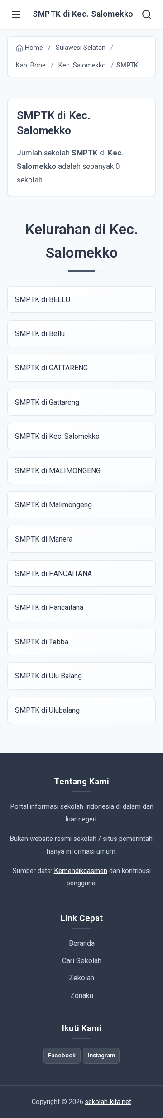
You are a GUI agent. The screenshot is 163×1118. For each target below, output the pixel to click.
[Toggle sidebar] (16, 14)
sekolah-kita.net (108, 1102)
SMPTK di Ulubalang (47, 710)
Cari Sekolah (81, 960)
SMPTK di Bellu (40, 333)
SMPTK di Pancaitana (49, 607)
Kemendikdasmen (80, 871)
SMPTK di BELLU (42, 299)
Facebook (62, 1055)
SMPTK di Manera (43, 539)
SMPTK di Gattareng (47, 402)
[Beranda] (147, 14)
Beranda (82, 943)
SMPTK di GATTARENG (51, 368)
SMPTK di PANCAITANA (53, 573)
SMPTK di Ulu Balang (48, 676)
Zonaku (81, 995)
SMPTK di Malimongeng (53, 504)
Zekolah (81, 978)
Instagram (101, 1055)
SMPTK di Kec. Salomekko (57, 436)
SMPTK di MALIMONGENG (58, 470)
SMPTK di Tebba (41, 642)
